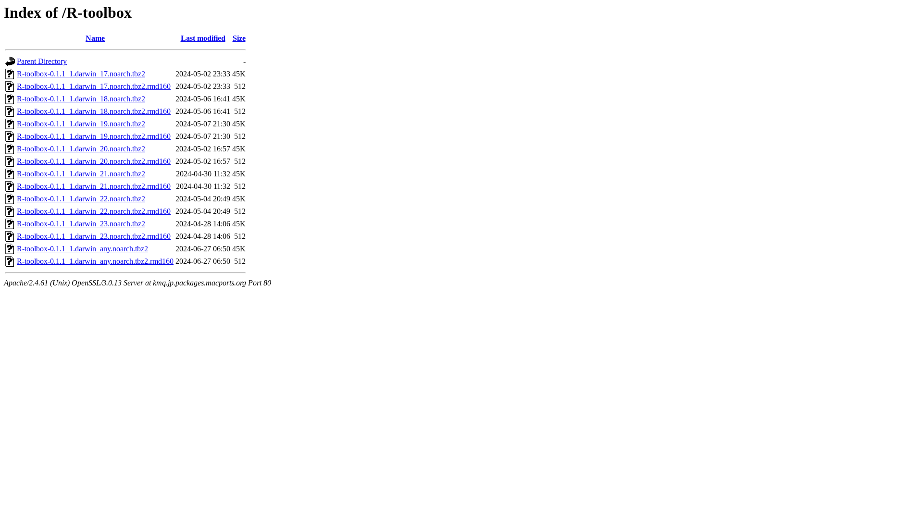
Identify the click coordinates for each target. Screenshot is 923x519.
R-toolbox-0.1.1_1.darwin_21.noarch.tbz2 (81, 174)
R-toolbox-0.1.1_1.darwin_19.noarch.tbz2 (81, 124)
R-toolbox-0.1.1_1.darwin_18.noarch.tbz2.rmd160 (94, 111)
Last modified (203, 38)
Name (95, 38)
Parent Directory (42, 61)
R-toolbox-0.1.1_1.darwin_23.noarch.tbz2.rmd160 (94, 236)
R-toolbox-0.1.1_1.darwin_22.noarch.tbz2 (81, 199)
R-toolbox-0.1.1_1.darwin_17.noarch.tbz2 (81, 74)
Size (239, 38)
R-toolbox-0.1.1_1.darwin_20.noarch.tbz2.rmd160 (94, 161)
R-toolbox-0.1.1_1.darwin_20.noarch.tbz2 (81, 149)
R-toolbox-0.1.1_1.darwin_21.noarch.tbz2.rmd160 (94, 186)
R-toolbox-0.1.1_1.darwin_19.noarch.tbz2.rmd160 (94, 136)
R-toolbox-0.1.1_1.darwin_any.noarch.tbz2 (82, 249)
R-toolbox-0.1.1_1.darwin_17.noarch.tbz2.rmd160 (94, 86)
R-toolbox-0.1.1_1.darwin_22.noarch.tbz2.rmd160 (94, 211)
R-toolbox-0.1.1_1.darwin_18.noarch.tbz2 (81, 99)
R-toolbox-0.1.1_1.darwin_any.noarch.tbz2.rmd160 (95, 261)
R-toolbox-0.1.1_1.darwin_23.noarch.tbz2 (81, 224)
